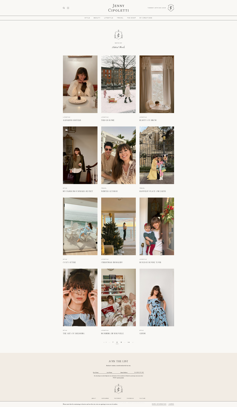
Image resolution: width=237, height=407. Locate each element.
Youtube (142, 398)
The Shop (131, 18)
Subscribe (139, 372)
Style (87, 18)
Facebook (130, 398)
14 (129, 342)
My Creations (146, 18)
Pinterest (117, 398)
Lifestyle (108, 18)
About (94, 398)
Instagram (105, 398)
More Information (159, 404)
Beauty (97, 18)
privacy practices (120, 377)
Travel (120, 18)
